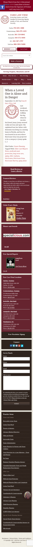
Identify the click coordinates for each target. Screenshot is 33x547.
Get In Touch (23, 49)
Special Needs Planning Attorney (12, 515)
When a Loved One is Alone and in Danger (16, 93)
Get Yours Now (21, 266)
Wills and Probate (8, 435)
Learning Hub (16, 83)
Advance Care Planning (10, 500)
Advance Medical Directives (11, 432)
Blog (22, 79)
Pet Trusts (6, 458)
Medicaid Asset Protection (10, 479)
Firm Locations (26, 83)
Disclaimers (5, 538)
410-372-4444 (20, 38)
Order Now (21, 218)
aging (7, 156)
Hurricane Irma (19, 158)
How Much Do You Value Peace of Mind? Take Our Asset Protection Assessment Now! (16, 67)
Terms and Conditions (25, 538)
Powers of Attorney (8, 428)
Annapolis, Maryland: (10, 311)
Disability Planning (8, 508)
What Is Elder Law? (8, 475)
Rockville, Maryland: (9, 301)
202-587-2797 (18, 41)
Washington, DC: (8, 322)
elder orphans (15, 156)
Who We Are (12, 76)
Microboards (6, 528)
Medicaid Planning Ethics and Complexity (15, 482)
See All (6, 247)
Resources (5, 83)
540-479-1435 (21, 31)
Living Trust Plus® (8, 424)
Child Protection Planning (10, 504)
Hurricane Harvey (11, 161)
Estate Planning (19, 146)
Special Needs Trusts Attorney (11, 519)
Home (5, 76)
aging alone (23, 161)
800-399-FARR (19, 44)
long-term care (18, 153)
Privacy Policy (14, 538)
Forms (29, 79)
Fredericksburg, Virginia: (11, 291)
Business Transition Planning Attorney (14, 462)
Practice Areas (6, 79)
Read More (6, 199)
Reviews (12, 49)
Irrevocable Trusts (8, 439)
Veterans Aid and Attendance (11, 489)
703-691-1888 (19, 28)
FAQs (15, 79)
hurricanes (9, 158)
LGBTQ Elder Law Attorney (11, 511)
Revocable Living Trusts (10, 421)
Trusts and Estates (8, 417)
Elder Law (6, 471)
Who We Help (24, 76)
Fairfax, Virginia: (8, 281)
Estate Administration (9, 443)
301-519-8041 (19, 34)
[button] (2, 7)
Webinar (6, 4)
